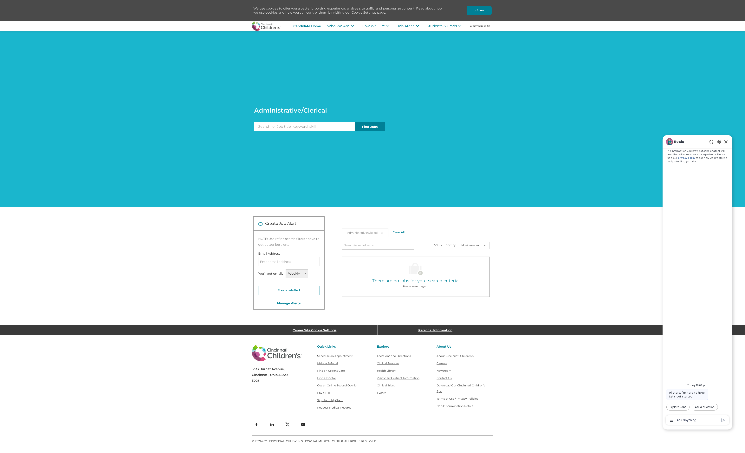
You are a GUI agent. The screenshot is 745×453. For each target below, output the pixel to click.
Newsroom (444, 370)
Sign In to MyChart (330, 400)
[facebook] (256, 424)
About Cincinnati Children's (455, 356)
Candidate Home (307, 26)
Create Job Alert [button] (289, 290)
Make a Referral (327, 363)
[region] (697, 280)
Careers (442, 363)
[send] (723, 420)
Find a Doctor (326, 378)
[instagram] (303, 424)
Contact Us (444, 378)
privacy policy (686, 158)
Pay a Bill (323, 393)
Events (381, 393)
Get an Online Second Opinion (337, 385)
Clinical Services (388, 363)
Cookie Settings (364, 12)
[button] (369, 126)
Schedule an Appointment (335, 356)
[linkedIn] (272, 424)
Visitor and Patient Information (398, 378)
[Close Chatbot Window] (726, 141)
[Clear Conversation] (711, 141)
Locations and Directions (394, 356)
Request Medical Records (334, 407)
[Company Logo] (266, 26)
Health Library (386, 370)
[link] (289, 303)
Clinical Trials (386, 385)
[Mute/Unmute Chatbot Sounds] (719, 141)
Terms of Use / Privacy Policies (457, 398)
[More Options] (671, 420)
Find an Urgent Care (331, 370)
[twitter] (287, 424)
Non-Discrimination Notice (455, 406)
